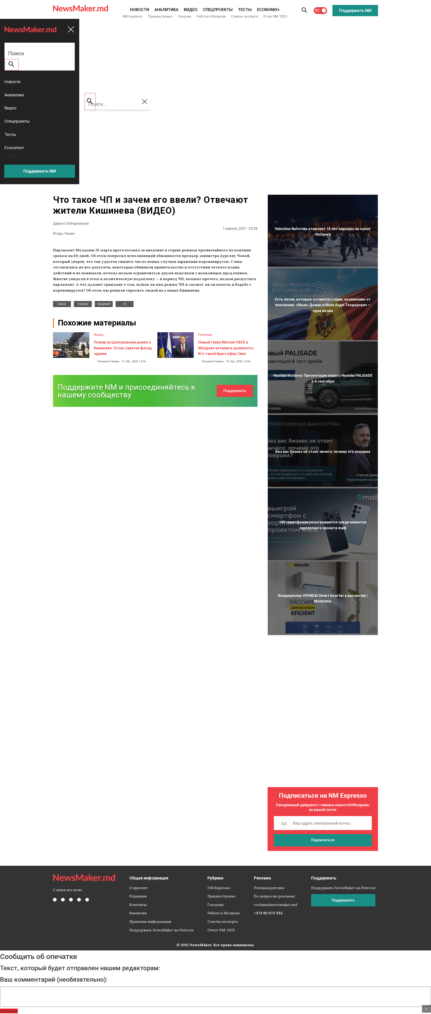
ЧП (124, 304)
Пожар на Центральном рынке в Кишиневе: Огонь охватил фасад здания (123, 348)
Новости (139, 9)
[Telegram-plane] (87, 899)
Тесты (245, 9)
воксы (62, 304)
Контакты (138, 904)
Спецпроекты (218, 9)
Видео (191, 9)
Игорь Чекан (64, 233)
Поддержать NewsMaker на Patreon (161, 930)
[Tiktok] (79, 899)
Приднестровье (160, 16)
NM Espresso (133, 16)
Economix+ (268, 9)
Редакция (138, 896)
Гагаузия (184, 16)
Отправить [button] (9, 1011)
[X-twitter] (63, 899)
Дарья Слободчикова (71, 223)
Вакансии (138, 913)
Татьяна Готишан (108, 361)
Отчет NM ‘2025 (275, 16)
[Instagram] (71, 899)
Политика (205, 335)
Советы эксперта (244, 16)
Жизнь (99, 335)
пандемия (103, 304)
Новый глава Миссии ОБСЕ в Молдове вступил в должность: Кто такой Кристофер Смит (226, 348)
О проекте (138, 888)
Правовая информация (150, 921)
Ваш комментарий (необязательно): (54, 979)
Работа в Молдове (211, 16)
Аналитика (166, 9)
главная (83, 304)
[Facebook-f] (55, 899)
